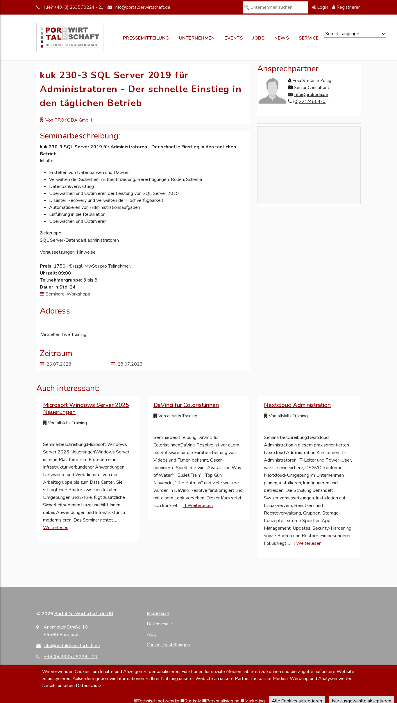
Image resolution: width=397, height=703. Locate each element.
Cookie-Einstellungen (168, 645)
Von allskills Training (67, 423)
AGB (152, 634)
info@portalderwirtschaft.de (141, 7)
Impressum (158, 613)
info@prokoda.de (311, 94)
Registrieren (348, 7)
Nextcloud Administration (297, 405)
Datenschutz (159, 624)
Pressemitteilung (146, 38)
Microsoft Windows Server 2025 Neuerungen (86, 408)
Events (233, 38)
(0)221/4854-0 (309, 101)
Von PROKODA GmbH (68, 120)
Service (309, 38)
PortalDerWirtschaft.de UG (83, 614)
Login (322, 7)
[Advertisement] (309, 192)
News (281, 38)
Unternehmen (197, 38)
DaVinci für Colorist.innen (186, 405)
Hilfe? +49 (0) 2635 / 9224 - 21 (73, 7)
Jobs (258, 38)
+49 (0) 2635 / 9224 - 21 (71, 657)
